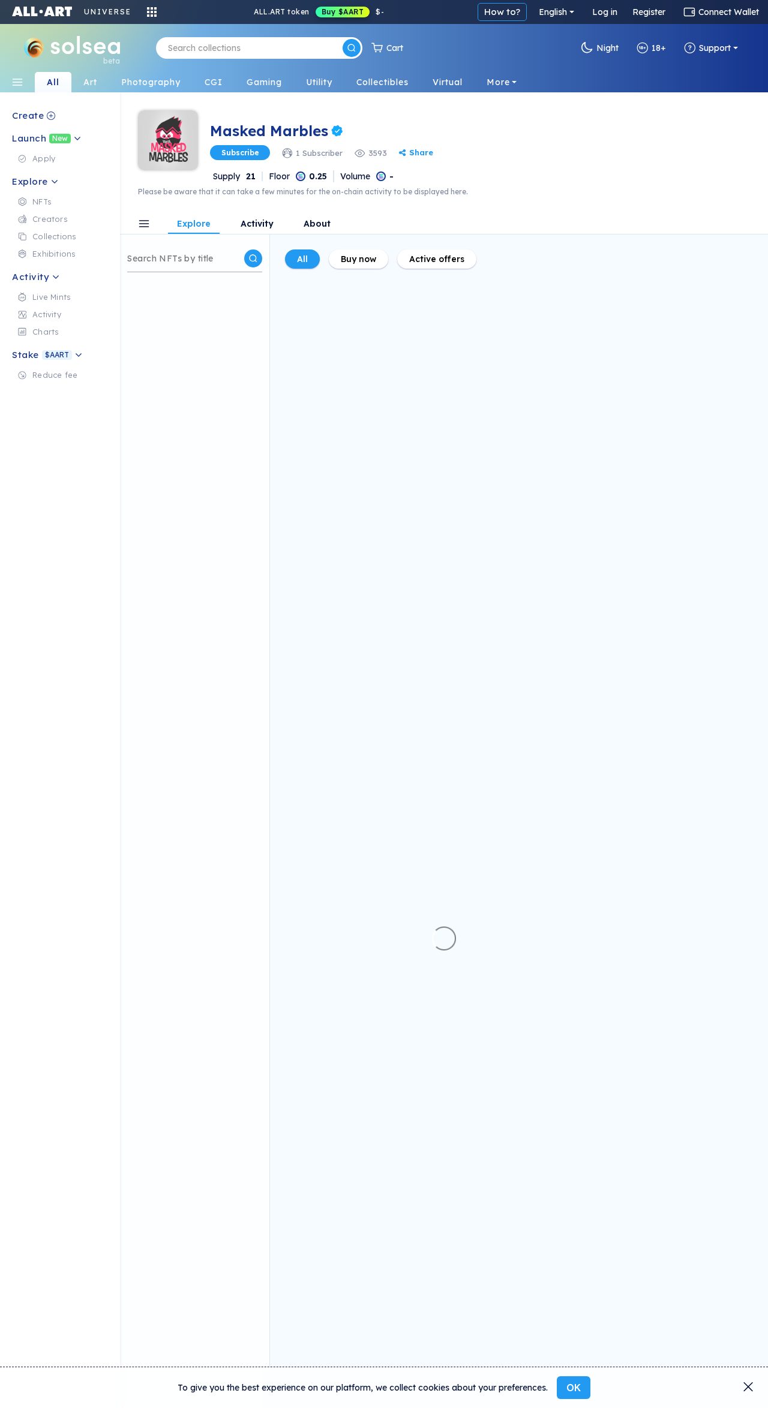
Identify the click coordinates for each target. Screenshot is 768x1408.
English (553, 12)
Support (715, 48)
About (317, 224)
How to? (502, 11)
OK (573, 1388)
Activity (257, 224)
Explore (194, 224)
